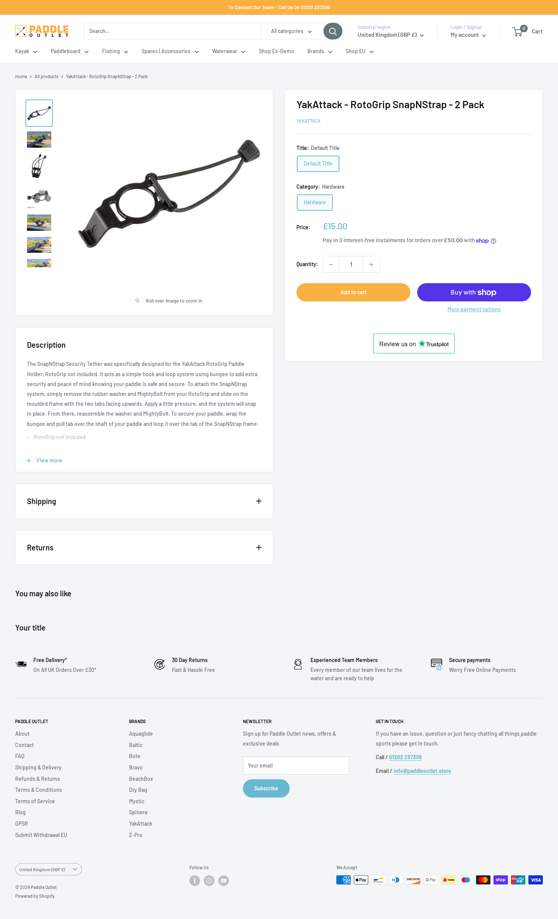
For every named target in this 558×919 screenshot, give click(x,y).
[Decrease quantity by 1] (331, 265)
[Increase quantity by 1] (371, 265)
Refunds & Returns (37, 779)
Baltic (135, 745)
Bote (134, 756)
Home (21, 76)
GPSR (21, 823)
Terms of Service (35, 801)
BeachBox (141, 779)
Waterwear (224, 51)
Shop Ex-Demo (276, 51)
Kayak (22, 51)
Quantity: (307, 264)
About (22, 733)
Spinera (138, 812)
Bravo (136, 767)
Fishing (111, 51)
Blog (20, 812)
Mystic (136, 801)
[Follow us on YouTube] (223, 880)
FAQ (19, 756)
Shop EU (356, 51)
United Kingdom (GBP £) (42, 869)
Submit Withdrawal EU (41, 835)
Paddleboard (65, 51)
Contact (24, 745)
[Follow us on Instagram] (209, 880)
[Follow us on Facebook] (194, 880)
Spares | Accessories (166, 51)
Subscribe (266, 788)
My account (465, 35)
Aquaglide (141, 733)
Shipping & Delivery (38, 767)
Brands (315, 51)
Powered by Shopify (35, 896)
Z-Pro (135, 835)
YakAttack (308, 121)
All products (46, 76)
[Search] (332, 31)
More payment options (474, 309)
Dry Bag (138, 790)
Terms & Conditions (38, 790)
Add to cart (353, 292)
